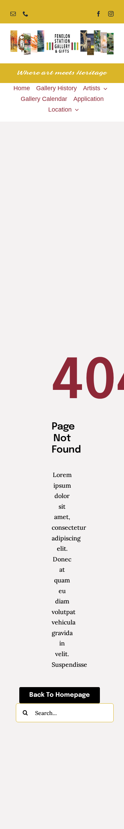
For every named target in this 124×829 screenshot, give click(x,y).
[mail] (13, 14)
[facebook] (98, 14)
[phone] (25, 14)
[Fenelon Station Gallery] (62, 33)
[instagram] (111, 14)
